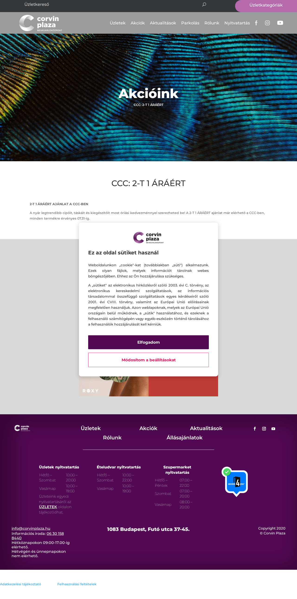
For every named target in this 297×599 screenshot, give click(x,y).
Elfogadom (148, 342)
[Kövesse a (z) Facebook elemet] (254, 428)
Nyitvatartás (237, 23)
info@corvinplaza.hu (31, 528)
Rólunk (211, 23)
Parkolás (190, 23)
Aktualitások (163, 23)
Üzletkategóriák (266, 5)
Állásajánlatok (185, 437)
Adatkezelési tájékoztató (20, 584)
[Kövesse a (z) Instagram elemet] (264, 428)
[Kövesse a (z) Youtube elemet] (273, 428)
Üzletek (118, 23)
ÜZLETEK (48, 507)
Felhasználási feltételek (77, 584)
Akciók (138, 23)
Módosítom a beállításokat (149, 360)
